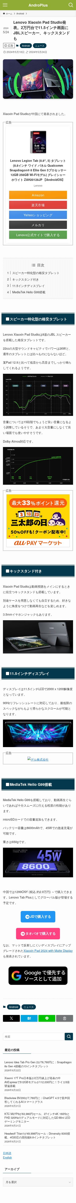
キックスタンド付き (25, 279)
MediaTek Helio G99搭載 (28, 292)
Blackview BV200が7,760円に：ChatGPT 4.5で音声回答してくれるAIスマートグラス (37, 1101)
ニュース (39, 45)
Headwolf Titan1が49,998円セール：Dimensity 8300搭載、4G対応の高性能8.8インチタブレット (37, 1137)
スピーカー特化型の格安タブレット (36, 272)
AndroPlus (38, 5)
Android (26, 45)
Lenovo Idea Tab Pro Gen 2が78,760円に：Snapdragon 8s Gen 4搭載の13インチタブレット (38, 1066)
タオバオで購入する (40, 933)
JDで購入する (40, 916)
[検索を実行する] (69, 1036)
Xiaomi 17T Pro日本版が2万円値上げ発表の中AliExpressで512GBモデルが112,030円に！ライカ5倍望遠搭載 (37, 1083)
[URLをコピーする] (64, 1018)
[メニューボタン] (5, 5)
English (7, 1157)
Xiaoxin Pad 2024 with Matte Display (48, 950)
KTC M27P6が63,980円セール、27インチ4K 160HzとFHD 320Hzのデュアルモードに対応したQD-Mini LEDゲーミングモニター (37, 1119)
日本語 (7, 1153)
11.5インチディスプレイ (28, 285)
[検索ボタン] (71, 5)
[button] (11, 1018)
